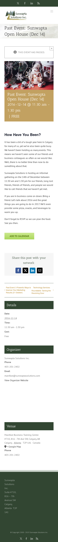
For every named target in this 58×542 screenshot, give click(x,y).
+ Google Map (14, 446)
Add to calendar (19, 236)
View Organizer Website (16, 380)
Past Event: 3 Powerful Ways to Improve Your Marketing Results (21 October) (18, 290)
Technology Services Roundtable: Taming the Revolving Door (41, 290)
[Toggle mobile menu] (52, 11)
